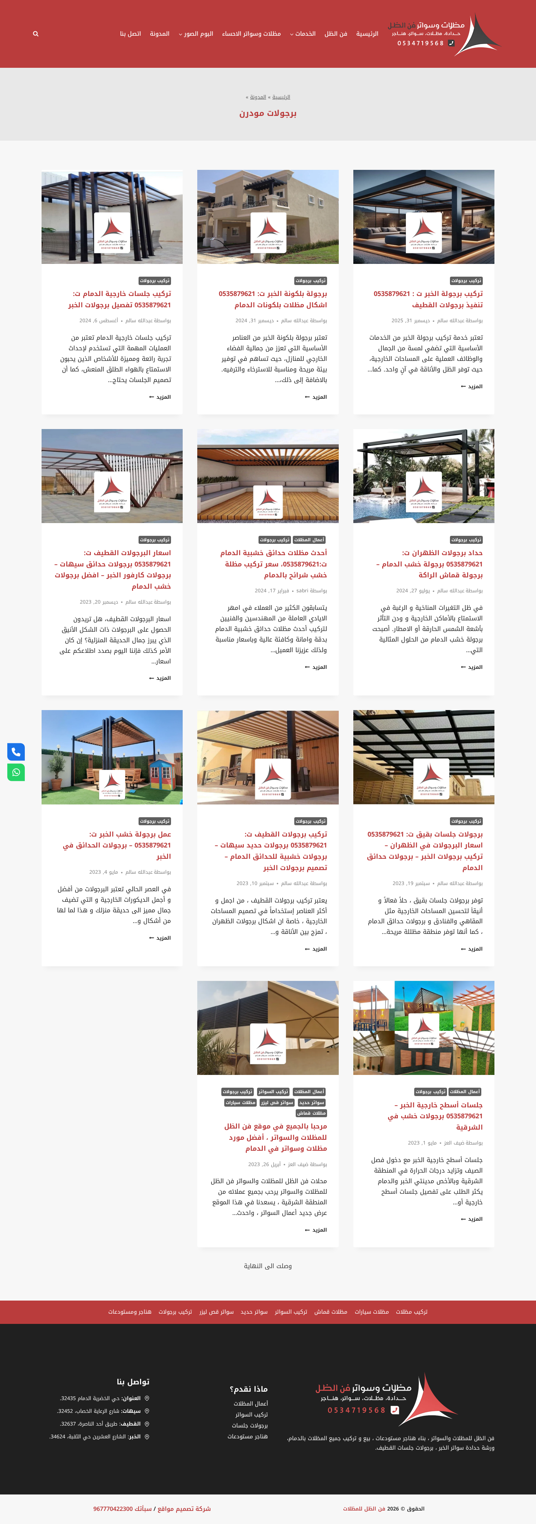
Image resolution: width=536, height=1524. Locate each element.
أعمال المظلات (309, 540)
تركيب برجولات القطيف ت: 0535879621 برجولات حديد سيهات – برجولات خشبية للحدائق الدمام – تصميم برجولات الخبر (271, 851)
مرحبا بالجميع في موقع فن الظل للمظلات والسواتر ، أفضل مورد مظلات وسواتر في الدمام (275, 1137)
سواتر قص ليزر (277, 1103)
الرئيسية (367, 33)
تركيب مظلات (412, 1312)
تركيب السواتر (273, 1092)
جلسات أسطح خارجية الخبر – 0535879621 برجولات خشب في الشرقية (435, 1116)
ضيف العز (454, 1142)
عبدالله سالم (451, 320)
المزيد (472, 386)
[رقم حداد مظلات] (16, 751)
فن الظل (336, 33)
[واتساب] (16, 772)
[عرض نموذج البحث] (37, 34)
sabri (302, 590)
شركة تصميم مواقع (184, 1509)
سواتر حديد (311, 1103)
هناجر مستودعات (248, 1436)
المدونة (160, 33)
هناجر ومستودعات (130, 1312)
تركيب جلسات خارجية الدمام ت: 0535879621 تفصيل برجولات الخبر (119, 299)
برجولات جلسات (250, 1425)
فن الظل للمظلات (364, 1509)
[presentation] (423, 217)
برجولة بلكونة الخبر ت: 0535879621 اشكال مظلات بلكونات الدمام (273, 299)
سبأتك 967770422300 (122, 1509)
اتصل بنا (130, 33)
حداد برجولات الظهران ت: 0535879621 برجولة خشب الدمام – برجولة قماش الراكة (429, 564)
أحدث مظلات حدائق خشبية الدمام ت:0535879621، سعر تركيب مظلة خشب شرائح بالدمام (273, 564)
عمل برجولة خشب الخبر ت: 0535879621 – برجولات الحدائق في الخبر (117, 845)
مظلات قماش (311, 1113)
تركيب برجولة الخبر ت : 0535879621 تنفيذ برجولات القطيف (428, 299)
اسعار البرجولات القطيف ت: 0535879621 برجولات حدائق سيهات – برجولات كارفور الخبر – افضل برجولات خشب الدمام (112, 570)
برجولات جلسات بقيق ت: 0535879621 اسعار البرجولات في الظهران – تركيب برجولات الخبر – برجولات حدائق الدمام (425, 851)
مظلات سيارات (240, 1103)
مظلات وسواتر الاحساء (251, 33)
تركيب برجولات (466, 281)
